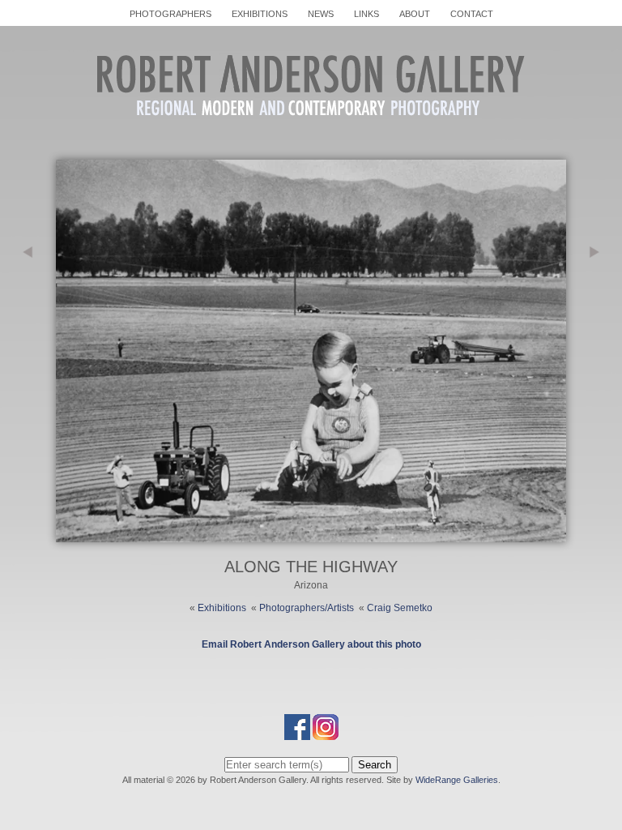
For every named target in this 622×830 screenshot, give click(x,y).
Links (366, 14)
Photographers (170, 14)
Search (374, 765)
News (321, 14)
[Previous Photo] (28, 336)
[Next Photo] (311, 535)
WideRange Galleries (456, 780)
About (414, 14)
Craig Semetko (399, 608)
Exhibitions (260, 14)
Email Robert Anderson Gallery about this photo (311, 644)
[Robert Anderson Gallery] (311, 133)
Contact (471, 14)
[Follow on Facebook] (297, 732)
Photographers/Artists (306, 608)
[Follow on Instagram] (326, 732)
